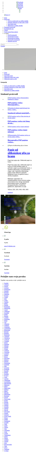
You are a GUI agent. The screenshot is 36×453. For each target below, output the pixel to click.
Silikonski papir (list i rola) (11, 77)
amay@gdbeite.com (15, 209)
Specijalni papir (12, 24)
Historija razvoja (12, 41)
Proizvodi (7, 19)
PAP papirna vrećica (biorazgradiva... (15, 104)
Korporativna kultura (13, 38)
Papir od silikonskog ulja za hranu (19, 153)
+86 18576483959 (16, 207)
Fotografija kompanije (14, 39)
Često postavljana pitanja (11, 32)
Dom (5, 18)
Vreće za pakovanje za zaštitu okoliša (18, 21)
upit (9, 192)
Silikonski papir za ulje (10, 79)
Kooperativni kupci (13, 36)
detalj (11, 192)
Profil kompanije (12, 35)
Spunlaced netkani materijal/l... (19, 113)
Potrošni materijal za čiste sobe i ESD (18, 22)
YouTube (6, 273)
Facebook (7, 259)
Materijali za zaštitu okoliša (15, 25)
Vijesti (6, 30)
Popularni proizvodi (9, 27)
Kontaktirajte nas (9, 28)
